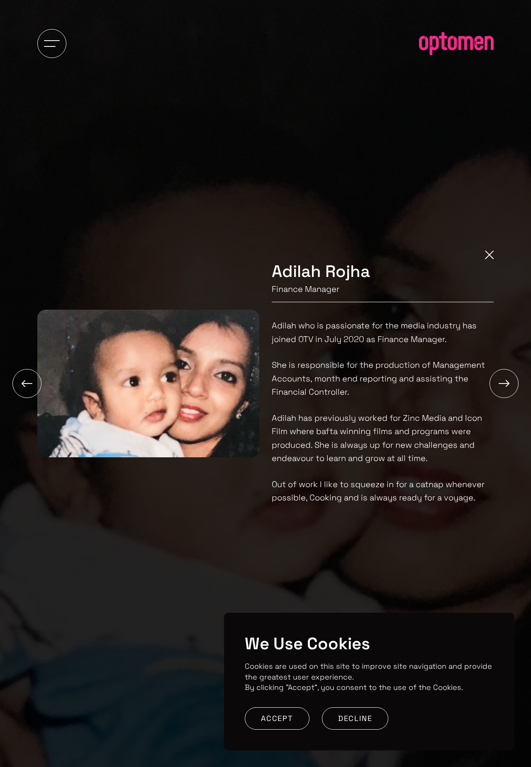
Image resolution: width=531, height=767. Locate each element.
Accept (277, 718)
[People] (489, 256)
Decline (355, 718)
